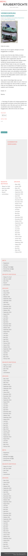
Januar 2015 (18, 197)
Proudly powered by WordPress (10, 553)
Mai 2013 (17, 230)
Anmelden (5, 265)
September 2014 (19, 205)
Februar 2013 (18, 236)
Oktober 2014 (18, 203)
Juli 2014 (17, 209)
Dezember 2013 (19, 217)
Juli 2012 (17, 246)
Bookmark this (4, 132)
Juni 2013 (17, 228)
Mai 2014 (17, 213)
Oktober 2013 (18, 221)
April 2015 (17, 196)
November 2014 (19, 201)
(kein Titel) (4, 190)
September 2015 (19, 194)
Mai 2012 (17, 248)
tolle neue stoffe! (6, 188)
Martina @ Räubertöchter (10, 19)
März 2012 (17, 250)
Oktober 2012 (18, 240)
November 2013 (19, 219)
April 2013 (17, 232)
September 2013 (19, 223)
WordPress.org (7, 270)
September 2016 (19, 192)
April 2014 (17, 215)
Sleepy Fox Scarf (6, 186)
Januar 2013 (18, 238)
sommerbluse (5, 194)
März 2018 (17, 184)
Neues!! (4, 192)
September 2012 (19, 242)
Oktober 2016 (18, 190)
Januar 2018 (18, 186)
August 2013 (18, 225)
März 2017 (17, 188)
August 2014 (18, 207)
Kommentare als (8, 268)
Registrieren (6, 263)
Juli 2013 (17, 227)
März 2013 (17, 234)
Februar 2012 (18, 252)
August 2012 (18, 244)
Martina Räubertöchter (19, 17)
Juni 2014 (17, 211)
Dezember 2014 (19, 199)
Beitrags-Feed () (8, 267)
